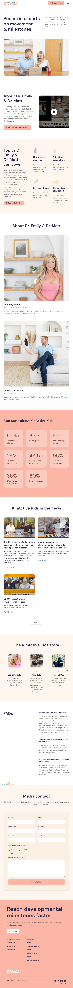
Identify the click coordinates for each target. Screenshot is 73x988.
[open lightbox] (54, 112)
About (29, 949)
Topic (40, 836)
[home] (10, 3)
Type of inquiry (13, 836)
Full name (11, 817)
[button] (67, 3)
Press (29, 956)
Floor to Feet (11, 949)
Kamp (29, 942)
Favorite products (33, 960)
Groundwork (11, 942)
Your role (41, 826)
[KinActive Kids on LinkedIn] (61, 981)
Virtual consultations (33, 946)
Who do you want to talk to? (18, 845)
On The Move (11, 946)
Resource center (32, 953)
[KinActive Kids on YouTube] (65, 981)
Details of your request (16, 858)
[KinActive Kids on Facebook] (55, 981)
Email (40, 817)
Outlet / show (12, 826)
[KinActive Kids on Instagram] (58, 981)
